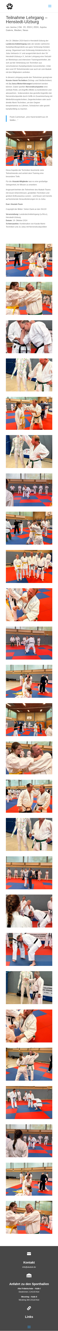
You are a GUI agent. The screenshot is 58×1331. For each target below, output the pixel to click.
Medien (17, 30)
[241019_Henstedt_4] (29, 391)
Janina (13, 27)
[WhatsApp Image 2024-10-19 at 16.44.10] (29, 698)
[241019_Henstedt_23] (29, 277)
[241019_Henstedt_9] (29, 430)
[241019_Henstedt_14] (29, 353)
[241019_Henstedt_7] (29, 468)
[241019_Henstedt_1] (29, 315)
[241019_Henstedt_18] (29, 736)
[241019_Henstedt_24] (29, 545)
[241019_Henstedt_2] (29, 1234)
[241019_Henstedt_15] (29, 1042)
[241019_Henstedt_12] (29, 966)
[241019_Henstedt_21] (29, 659)
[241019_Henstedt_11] (29, 813)
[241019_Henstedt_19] (29, 1157)
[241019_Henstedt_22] (29, 1119)
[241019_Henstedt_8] (29, 889)
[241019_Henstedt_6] (29, 851)
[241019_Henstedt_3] (29, 583)
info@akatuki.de (29, 1267)
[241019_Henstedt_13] (29, 927)
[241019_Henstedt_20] (29, 1081)
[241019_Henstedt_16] (29, 1004)
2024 (36, 27)
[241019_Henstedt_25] (29, 1196)
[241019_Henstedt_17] (29, 506)
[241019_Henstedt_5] (29, 774)
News (25, 30)
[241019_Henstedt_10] (29, 621)
